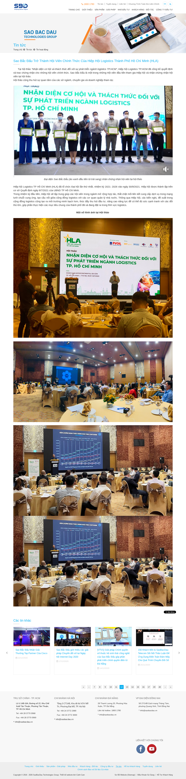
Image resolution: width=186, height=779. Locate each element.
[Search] (170, 3)
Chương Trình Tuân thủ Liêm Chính (144, 4)
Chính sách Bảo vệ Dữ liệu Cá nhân (93, 769)
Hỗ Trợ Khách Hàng (165, 775)
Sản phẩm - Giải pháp (105, 10)
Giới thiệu (87, 10)
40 (160, 687)
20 (154, 687)
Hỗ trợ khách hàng (132, 766)
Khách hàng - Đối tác (143, 10)
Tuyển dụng (111, 4)
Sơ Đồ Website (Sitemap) (125, 775)
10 (111, 687)
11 (116, 687)
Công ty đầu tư (164, 10)
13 (127, 687)
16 (143, 687)
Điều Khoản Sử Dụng (146, 775)
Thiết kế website (66, 775)
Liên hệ (122, 4)
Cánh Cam (80, 775)
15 (138, 687)
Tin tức (100, 4)
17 (149, 687)
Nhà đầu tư (124, 10)
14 (132, 687)
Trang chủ (74, 10)
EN (165, 4)
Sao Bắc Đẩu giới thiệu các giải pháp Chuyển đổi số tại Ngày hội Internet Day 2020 (32, 653)
